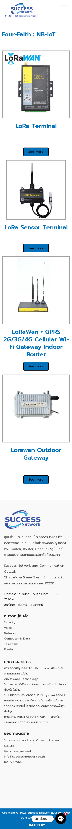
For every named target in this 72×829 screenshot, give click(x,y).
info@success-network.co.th (24, 756)
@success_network (18, 751)
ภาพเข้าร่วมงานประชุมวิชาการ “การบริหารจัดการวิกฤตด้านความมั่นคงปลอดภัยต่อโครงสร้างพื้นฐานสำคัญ (35, 705)
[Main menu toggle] (64, 10)
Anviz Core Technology (21, 679)
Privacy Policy (36, 825)
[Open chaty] (60, 818)
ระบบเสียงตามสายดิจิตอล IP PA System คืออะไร (34, 695)
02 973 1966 (13, 762)
